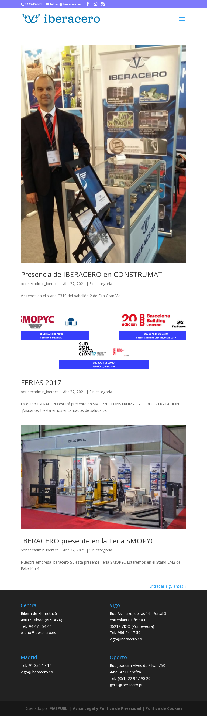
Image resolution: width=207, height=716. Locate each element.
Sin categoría (100, 283)
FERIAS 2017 (41, 382)
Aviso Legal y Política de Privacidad (107, 708)
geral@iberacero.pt (126, 684)
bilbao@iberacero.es (38, 632)
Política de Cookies (164, 708)
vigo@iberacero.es (126, 639)
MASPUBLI (58, 708)
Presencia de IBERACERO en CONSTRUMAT (91, 274)
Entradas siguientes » (167, 586)
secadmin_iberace (43, 283)
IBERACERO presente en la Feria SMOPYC (88, 541)
